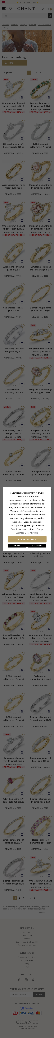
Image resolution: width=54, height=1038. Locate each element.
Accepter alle (27, 539)
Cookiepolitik (16, 525)
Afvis (17, 545)
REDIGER (37, 545)
